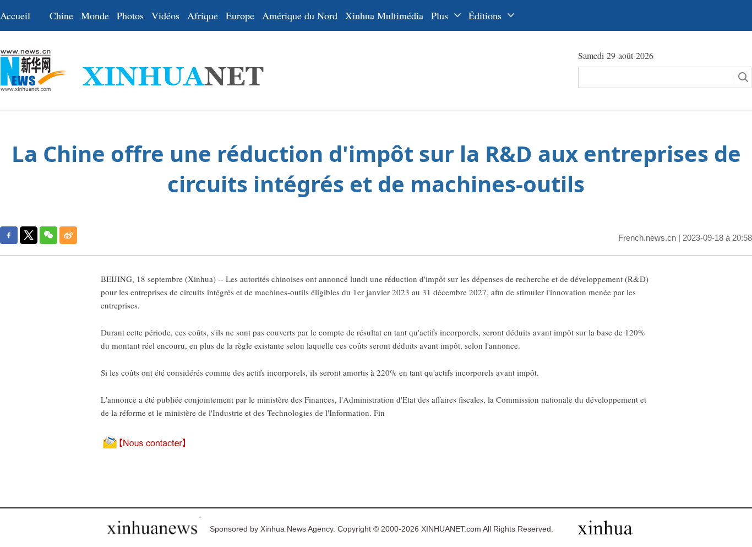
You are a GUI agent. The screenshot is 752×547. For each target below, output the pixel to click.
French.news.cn (647, 237)
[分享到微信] (48, 235)
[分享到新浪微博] (68, 235)
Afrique (202, 15)
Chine (61, 15)
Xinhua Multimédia (384, 15)
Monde (95, 15)
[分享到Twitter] (28, 235)
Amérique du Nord (299, 15)
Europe (240, 15)
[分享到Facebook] (9, 235)
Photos (130, 15)
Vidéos (165, 15)
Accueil (15, 15)
